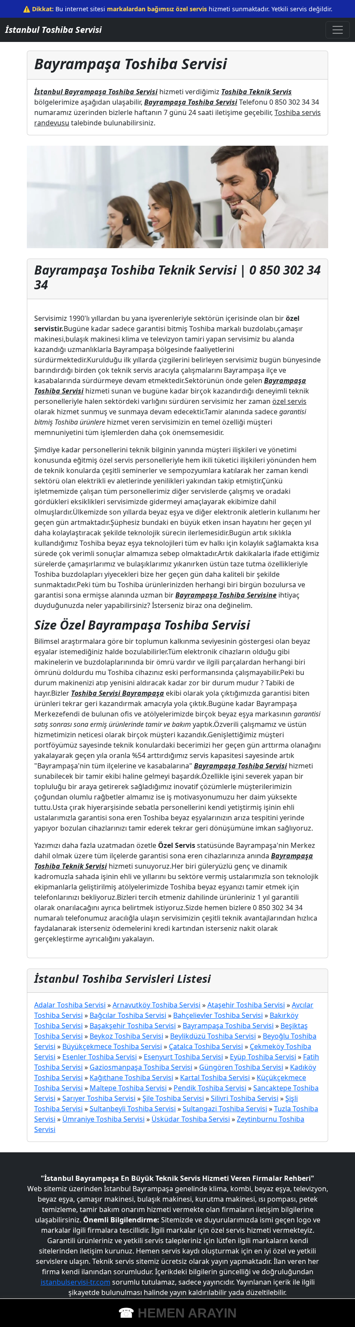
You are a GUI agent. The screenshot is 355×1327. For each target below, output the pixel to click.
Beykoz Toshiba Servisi (126, 1036)
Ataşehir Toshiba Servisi (246, 1005)
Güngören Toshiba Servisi (241, 1067)
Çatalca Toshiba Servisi (206, 1046)
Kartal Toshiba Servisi (215, 1077)
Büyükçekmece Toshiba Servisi (112, 1046)
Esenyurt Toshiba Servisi (183, 1057)
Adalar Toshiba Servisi (70, 1005)
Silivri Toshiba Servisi (244, 1098)
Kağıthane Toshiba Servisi (131, 1077)
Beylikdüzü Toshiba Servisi (213, 1036)
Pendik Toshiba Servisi (210, 1088)
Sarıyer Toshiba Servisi (99, 1098)
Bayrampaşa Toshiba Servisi (228, 1025)
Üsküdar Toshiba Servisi (191, 1119)
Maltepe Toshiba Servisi (128, 1088)
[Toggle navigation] (338, 29)
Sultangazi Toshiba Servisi (225, 1108)
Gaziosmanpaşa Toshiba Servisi (141, 1067)
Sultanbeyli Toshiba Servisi (133, 1108)
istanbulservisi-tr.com (75, 1282)
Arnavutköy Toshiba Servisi (156, 1005)
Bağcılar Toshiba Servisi (128, 1015)
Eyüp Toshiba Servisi (263, 1057)
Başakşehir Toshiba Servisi (133, 1025)
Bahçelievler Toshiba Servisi (218, 1015)
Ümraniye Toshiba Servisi (103, 1119)
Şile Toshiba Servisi (173, 1098)
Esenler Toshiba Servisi (99, 1057)
